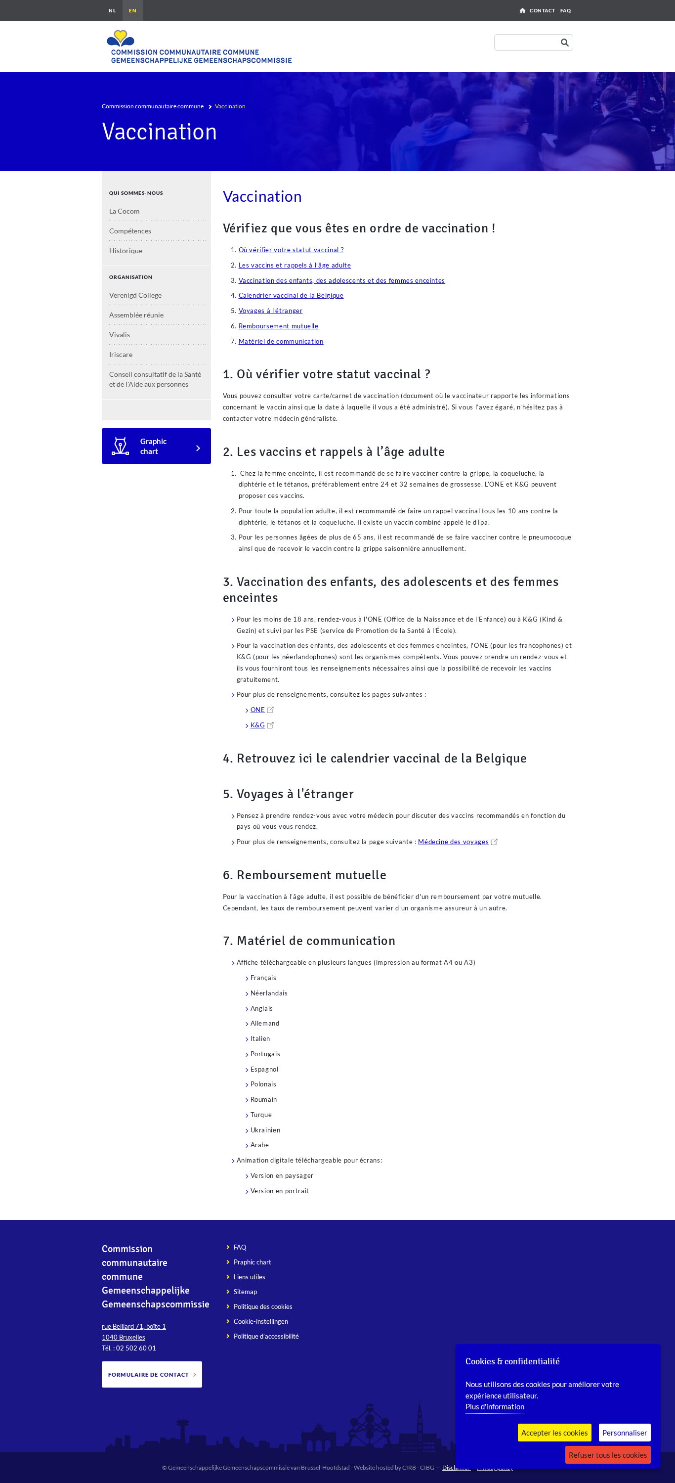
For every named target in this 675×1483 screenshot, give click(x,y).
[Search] (566, 42)
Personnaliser (624, 1432)
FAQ (565, 10)
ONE (258, 710)
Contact (542, 10)
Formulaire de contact (148, 1374)
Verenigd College (135, 295)
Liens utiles (249, 1277)
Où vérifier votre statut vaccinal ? (291, 250)
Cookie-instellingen (261, 1321)
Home (522, 10)
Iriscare (120, 354)
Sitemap (245, 1292)
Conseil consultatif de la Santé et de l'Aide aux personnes (155, 379)
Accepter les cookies (554, 1432)
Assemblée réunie (136, 315)
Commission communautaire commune (153, 106)
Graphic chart (153, 446)
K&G (258, 725)
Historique (125, 250)
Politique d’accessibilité (266, 1336)
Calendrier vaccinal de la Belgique (291, 295)
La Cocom (124, 211)
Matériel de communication (281, 341)
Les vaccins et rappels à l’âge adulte (295, 265)
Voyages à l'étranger (271, 311)
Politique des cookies (263, 1306)
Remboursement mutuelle (279, 326)
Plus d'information (494, 1406)
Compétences (130, 230)
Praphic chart (252, 1262)
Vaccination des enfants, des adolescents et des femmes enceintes (342, 280)
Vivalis (119, 334)
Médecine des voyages (453, 842)
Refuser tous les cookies (608, 1454)
